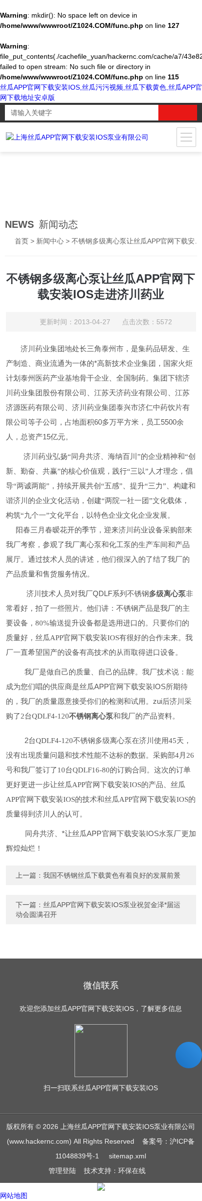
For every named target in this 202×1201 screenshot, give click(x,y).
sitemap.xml (127, 1156)
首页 (21, 241)
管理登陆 (62, 1171)
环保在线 (132, 1171)
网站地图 (13, 1196)
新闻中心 (50, 241)
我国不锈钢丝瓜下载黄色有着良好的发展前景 (111, 875)
